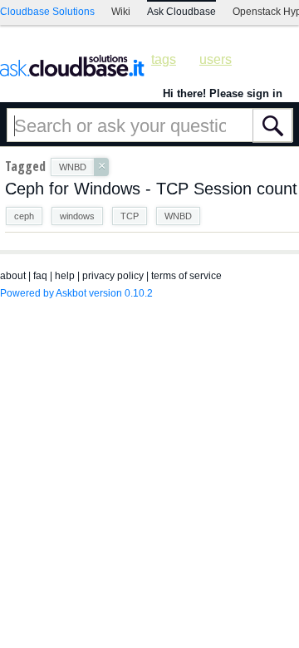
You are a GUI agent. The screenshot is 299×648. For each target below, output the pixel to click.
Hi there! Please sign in (222, 93)
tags (163, 59)
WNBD (178, 216)
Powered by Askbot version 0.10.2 (76, 293)
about (13, 276)
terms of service (186, 276)
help (65, 276)
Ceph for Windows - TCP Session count (151, 188)
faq (40, 276)
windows (77, 216)
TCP (129, 216)
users (215, 59)
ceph (24, 216)
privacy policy (113, 276)
